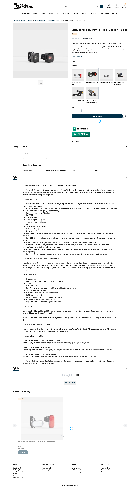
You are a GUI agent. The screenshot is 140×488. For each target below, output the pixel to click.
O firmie (15, 474)
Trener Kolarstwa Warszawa (20, 472)
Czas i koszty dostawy (47, 470)
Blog (14, 476)
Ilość (73, 108)
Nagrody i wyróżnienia (18, 477)
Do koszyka (23, 452)
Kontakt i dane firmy (18, 468)
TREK (73, 25)
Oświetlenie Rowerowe (40, 20)
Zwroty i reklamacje (76, 472)
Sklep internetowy (69, 485)
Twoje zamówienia (105, 468)
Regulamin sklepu (76, 468)
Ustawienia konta (105, 470)
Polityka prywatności (77, 470)
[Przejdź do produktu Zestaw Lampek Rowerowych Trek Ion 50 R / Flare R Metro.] (42, 418)
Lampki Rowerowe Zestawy (53, 20)
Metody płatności (46, 468)
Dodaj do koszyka (97, 116)
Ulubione (103, 472)
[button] (101, 6)
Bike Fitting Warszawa (18, 470)
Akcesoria (30, 20)
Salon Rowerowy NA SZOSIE (19, 20)
